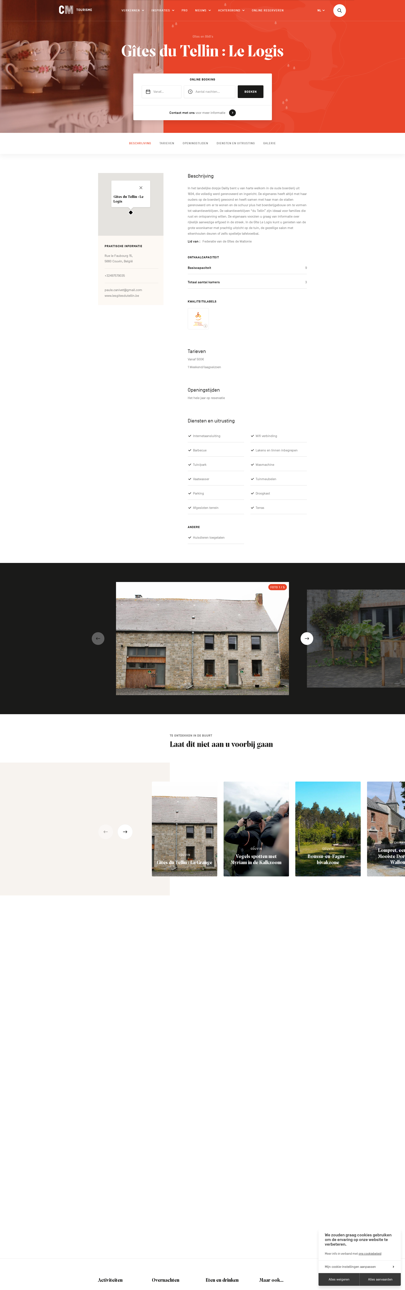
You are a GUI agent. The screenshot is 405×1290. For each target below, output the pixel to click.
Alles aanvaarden (380, 1279)
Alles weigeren (339, 1279)
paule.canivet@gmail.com (123, 290)
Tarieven (166, 143)
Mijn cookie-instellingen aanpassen (350, 1267)
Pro (185, 10)
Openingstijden (195, 143)
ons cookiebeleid (370, 1253)
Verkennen (131, 10)
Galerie (269, 143)
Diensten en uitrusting (236, 143)
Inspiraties (160, 10)
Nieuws (201, 10)
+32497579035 (115, 276)
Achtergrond (229, 10)
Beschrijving (140, 143)
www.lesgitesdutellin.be (122, 296)
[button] (98, 638)
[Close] (141, 188)
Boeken (250, 92)
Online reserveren (268, 10)
